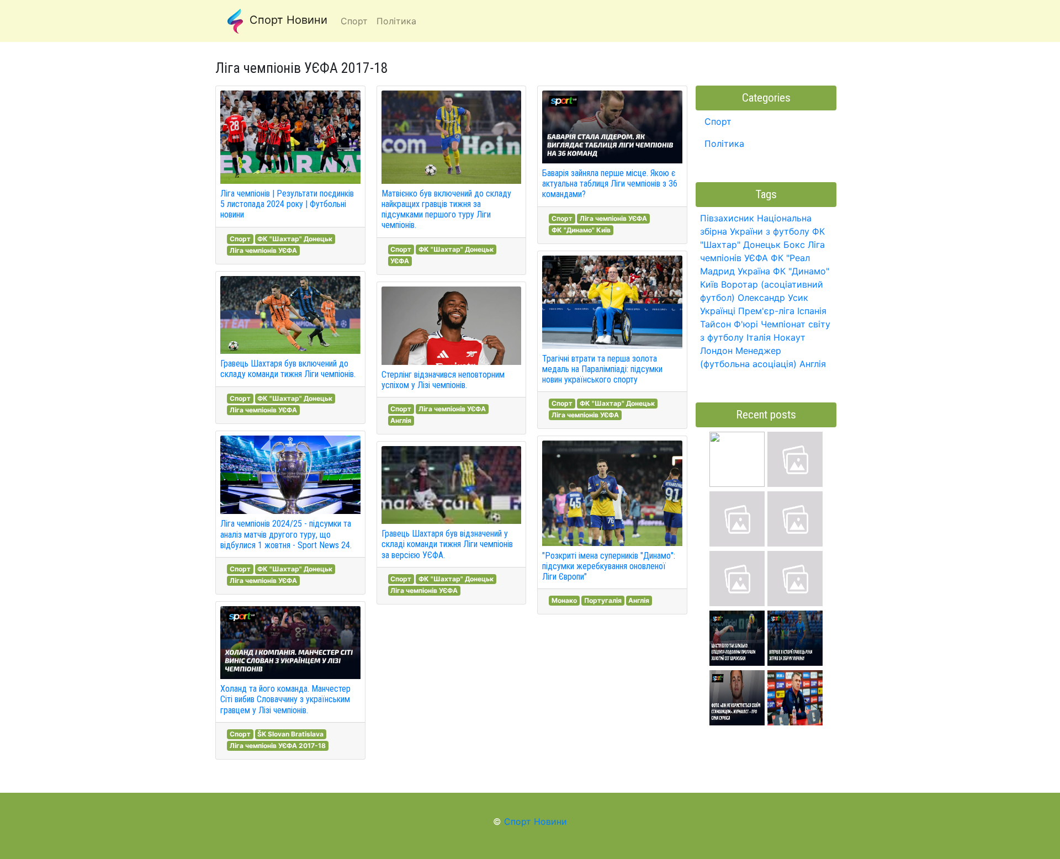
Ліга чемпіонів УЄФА (263, 250)
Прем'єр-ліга (766, 310)
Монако (564, 600)
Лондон (716, 350)
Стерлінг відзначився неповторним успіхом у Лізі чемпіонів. (443, 379)
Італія (758, 337)
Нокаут (789, 337)
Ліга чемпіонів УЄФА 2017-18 (278, 745)
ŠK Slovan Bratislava (290, 734)
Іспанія (811, 310)
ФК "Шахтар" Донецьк (294, 239)
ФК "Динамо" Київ (581, 230)
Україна (754, 271)
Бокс (794, 244)
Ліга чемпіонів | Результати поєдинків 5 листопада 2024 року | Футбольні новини (287, 204)
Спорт (240, 239)
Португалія (603, 600)
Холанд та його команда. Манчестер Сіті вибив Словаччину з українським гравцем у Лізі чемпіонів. (285, 699)
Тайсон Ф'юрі (729, 324)
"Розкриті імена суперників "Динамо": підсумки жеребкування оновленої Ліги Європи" (608, 566)
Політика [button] (396, 20)
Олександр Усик (773, 297)
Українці (717, 310)
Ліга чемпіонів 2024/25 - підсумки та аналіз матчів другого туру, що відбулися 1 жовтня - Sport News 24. (286, 534)
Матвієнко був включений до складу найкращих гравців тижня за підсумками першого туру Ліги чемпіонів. (446, 209)
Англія (400, 420)
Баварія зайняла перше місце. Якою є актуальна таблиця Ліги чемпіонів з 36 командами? (609, 183)
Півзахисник (727, 218)
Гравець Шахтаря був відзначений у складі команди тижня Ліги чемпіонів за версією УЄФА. (447, 544)
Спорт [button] (354, 20)
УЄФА (399, 261)
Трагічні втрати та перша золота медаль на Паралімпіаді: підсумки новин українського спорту (602, 369)
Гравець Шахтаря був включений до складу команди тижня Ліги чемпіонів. (288, 368)
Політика (724, 143)
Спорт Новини (286, 19)
